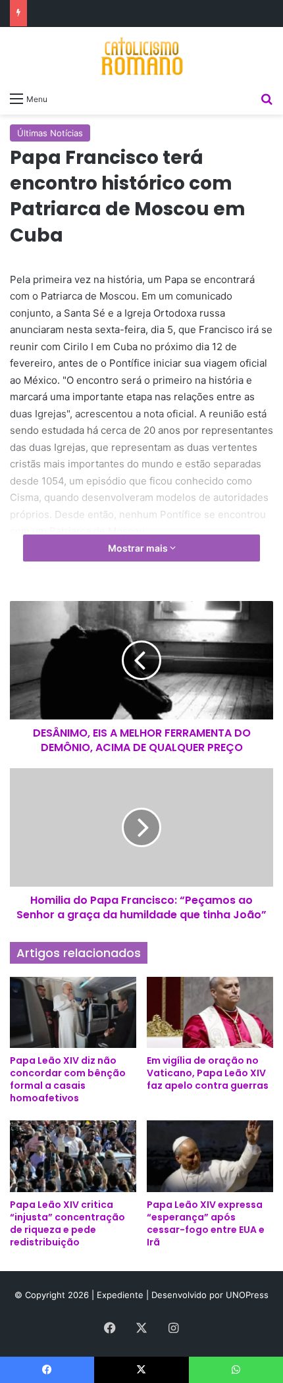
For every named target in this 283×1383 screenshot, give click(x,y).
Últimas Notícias (50, 133)
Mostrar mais (139, 548)
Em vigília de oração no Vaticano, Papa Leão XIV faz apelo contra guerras (208, 1073)
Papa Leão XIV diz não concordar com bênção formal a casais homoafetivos (68, 1079)
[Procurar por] (266, 98)
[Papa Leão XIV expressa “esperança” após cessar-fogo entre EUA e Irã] (210, 1155)
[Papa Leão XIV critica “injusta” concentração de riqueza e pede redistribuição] (73, 1155)
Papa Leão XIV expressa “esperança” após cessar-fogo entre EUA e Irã (206, 1223)
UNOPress (247, 1295)
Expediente (121, 1295)
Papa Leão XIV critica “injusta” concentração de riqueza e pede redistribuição (67, 1223)
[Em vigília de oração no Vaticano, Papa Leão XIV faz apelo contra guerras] (210, 1012)
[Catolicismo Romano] (141, 56)
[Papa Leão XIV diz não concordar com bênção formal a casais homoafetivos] (73, 1012)
